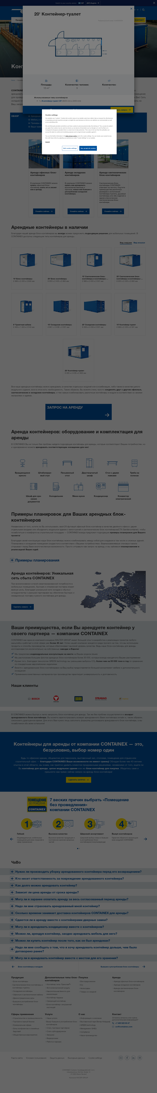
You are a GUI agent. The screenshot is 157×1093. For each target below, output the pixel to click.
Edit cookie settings (70, 148)
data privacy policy (71, 136)
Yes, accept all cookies (88, 148)
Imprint (47, 142)
